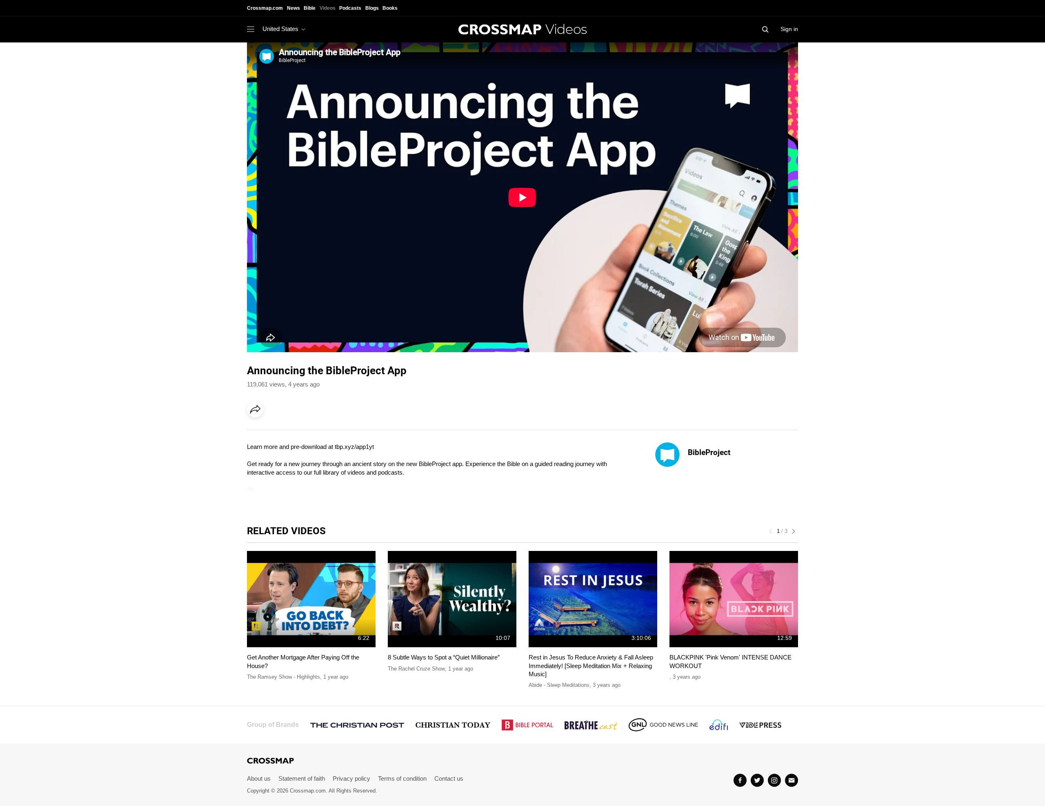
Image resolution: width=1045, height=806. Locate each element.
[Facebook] (257, 432)
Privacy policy (351, 778)
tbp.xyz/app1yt (354, 446)
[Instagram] (774, 780)
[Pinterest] (291, 432)
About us (259, 778)
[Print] (324, 432)
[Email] (307, 432)
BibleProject (709, 452)
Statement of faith (301, 778)
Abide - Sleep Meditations (559, 685)
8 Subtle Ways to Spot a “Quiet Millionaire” (444, 657)
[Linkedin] (274, 432)
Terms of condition (402, 778)
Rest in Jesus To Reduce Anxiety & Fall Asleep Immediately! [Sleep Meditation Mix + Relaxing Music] (591, 665)
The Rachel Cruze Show (416, 669)
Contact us (448, 778)
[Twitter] (757, 780)
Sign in (789, 29)
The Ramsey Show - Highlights (283, 677)
